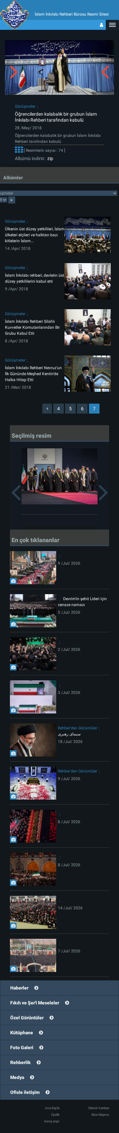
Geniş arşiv (52, 1121)
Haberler (19, 988)
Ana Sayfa (52, 1108)
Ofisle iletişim (25, 1092)
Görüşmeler (25, 106)
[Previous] (47, 409)
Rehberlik (20, 1062)
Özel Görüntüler (27, 1017)
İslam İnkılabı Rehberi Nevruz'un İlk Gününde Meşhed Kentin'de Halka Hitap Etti (33, 374)
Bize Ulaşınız (100, 1114)
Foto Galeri (21, 1047)
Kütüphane (21, 1032)
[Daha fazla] (19, 150)
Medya (17, 1077)
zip (49, 158)
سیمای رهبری (69, 734)
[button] (112, 25)
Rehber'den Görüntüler (77, 728)
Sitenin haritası (98, 1108)
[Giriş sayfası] (101, 25)
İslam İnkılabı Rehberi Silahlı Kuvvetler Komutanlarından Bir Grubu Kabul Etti (32, 327)
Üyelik (55, 1114)
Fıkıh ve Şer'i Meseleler (34, 1002)
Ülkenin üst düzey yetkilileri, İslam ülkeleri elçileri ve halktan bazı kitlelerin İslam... (34, 235)
